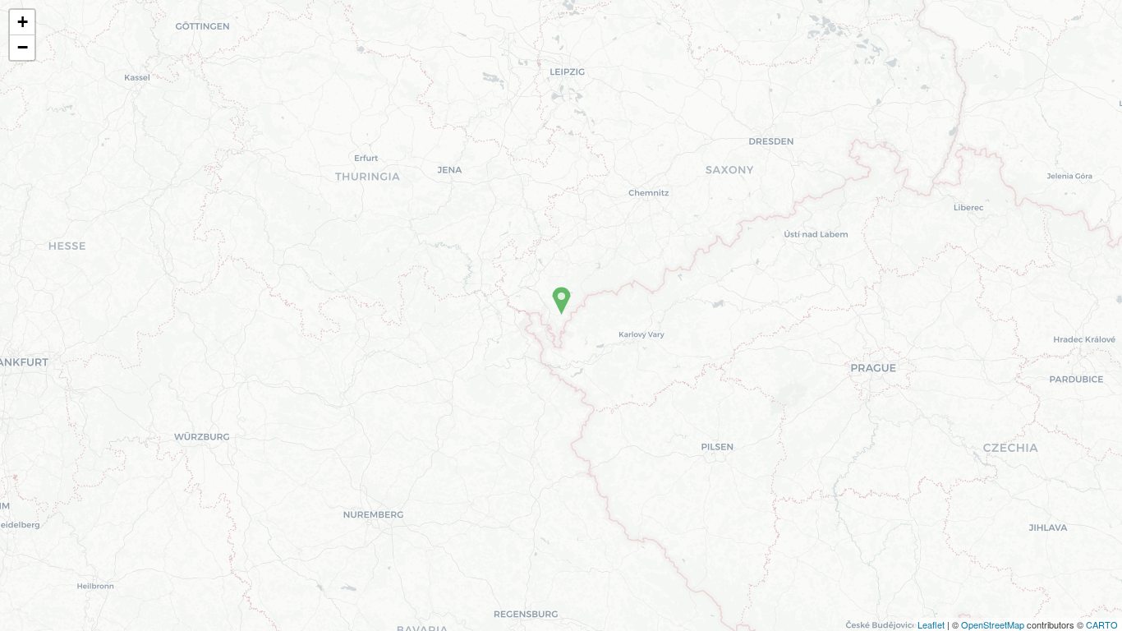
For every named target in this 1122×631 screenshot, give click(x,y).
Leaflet (931, 624)
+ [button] (22, 22)
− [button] (22, 47)
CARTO (1102, 624)
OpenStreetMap (992, 624)
